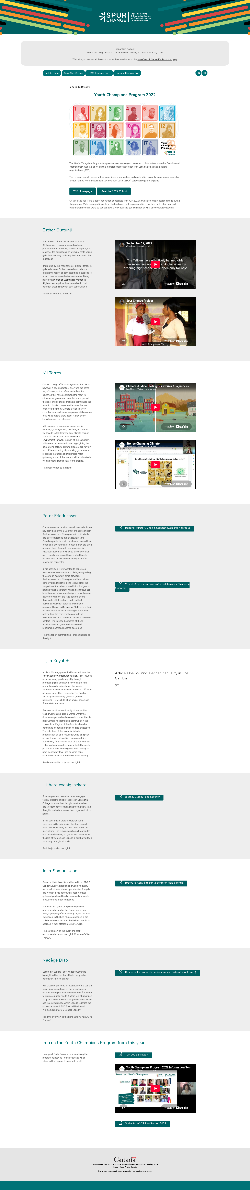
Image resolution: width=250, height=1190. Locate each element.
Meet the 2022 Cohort (114, 191)
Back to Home (52, 73)
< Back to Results (79, 87)
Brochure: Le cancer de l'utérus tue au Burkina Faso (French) (160, 972)
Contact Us (147, 1171)
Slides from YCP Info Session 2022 (145, 1123)
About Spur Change (73, 73)
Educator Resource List (127, 73)
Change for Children (72, 607)
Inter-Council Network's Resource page (157, 59)
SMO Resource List (99, 73)
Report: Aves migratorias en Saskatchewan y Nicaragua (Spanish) (152, 586)
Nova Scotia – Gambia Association (60, 675)
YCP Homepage (82, 191)
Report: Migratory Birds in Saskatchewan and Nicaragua (157, 527)
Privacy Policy (136, 1171)
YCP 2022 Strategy (136, 1054)
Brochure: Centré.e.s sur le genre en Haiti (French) (154, 882)
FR (204, 73)
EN (198, 73)
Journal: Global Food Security (142, 796)
